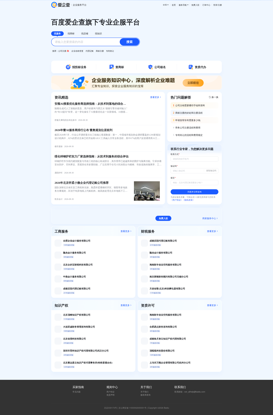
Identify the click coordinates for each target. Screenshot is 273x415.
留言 (173, 178)
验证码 (174, 166)
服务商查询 (145, 394)
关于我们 (144, 391)
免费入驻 (195, 5)
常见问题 (76, 391)
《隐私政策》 (189, 199)
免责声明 (110, 394)
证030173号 (111, 407)
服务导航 (183, 5)
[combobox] (95, 42)
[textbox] (95, 42)
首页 (174, 5)
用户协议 (110, 391)
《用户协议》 (177, 199)
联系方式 (175, 154)
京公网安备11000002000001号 (132, 407)
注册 (220, 4)
